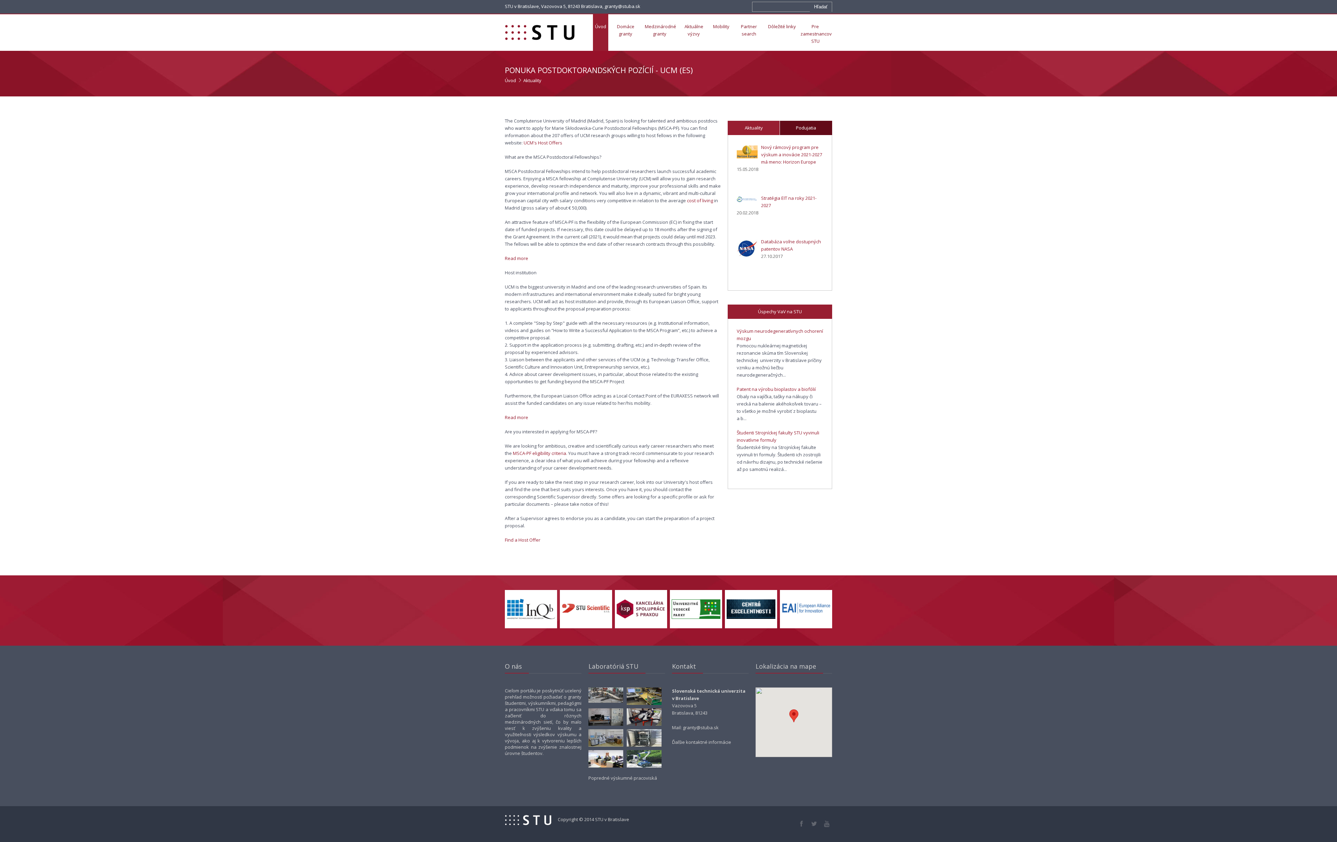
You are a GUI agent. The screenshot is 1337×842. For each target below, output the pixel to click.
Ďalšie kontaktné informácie (701, 742)
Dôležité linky (782, 26)
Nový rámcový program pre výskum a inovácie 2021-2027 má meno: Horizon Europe (791, 154)
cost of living (700, 200)
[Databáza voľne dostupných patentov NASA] (747, 249)
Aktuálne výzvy (694, 30)
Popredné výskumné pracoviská (622, 778)
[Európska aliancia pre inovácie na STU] (806, 614)
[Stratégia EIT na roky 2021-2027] (747, 200)
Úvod (600, 26)
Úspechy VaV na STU (780, 311)
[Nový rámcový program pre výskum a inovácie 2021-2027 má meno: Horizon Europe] (747, 152)
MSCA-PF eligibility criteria (539, 453)
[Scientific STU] (586, 613)
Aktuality (532, 80)
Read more (516, 258)
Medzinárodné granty (660, 30)
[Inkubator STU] (531, 617)
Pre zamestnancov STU (816, 33)
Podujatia (806, 128)
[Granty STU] (543, 32)
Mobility (721, 26)
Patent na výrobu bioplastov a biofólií (776, 389)
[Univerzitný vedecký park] (696, 617)
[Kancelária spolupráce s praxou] (641, 617)
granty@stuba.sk (701, 727)
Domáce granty (625, 30)
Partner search (749, 30)
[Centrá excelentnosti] (751, 617)
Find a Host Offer (522, 540)
